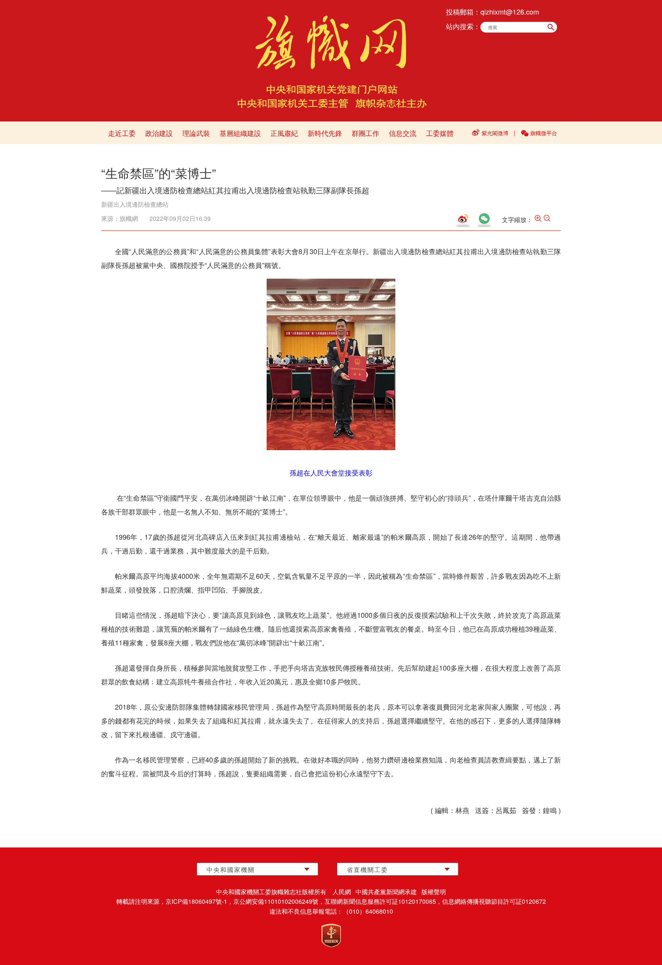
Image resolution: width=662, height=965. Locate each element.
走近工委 (122, 133)
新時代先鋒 (325, 133)
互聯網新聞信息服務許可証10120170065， (383, 901)
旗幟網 (129, 218)
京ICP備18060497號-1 (196, 901)
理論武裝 (196, 133)
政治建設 (159, 133)
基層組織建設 (240, 133)
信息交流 (402, 133)
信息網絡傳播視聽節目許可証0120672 (494, 901)
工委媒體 (440, 133)
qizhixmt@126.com (509, 11)
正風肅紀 (284, 133)
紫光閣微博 (495, 133)
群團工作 (365, 133)
